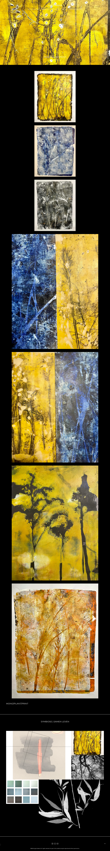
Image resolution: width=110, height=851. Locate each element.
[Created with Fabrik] (0, 844)
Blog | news (64, 9)
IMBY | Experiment (55, 9)
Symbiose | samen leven (33, 9)
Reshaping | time (45, 9)
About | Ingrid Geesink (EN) (75, 9)
